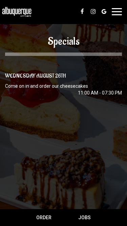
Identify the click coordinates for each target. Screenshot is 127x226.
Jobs (84, 217)
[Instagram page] (93, 11)
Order (43, 217)
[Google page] (104, 11)
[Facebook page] (82, 11)
